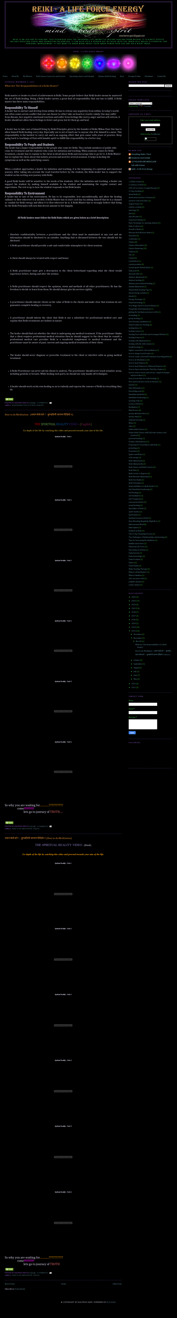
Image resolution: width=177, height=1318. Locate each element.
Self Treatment (134, 499)
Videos (36, 828)
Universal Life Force (137, 547)
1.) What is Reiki (135, 182)
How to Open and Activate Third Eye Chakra (146, 369)
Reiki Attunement (135, 461)
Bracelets (132, 236)
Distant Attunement (136, 287)
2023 (134, 608)
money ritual (134, 417)
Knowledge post (135, 391)
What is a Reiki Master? (138, 572)
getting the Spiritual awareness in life (143, 312)
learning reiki (134, 401)
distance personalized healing (140, 283)
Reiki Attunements (136, 464)
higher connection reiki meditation (142, 350)
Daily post (132, 271)
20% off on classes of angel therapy (143, 188)
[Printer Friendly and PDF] (9, 400)
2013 (134, 631)
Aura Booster (134, 217)
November (138, 638)
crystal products (135, 264)
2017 (134, 616)
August (136, 668)
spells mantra (134, 512)
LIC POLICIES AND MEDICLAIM (143, 162)
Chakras (132, 252)
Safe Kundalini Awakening (139, 489)
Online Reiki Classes (136, 429)
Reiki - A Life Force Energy (142, 169)
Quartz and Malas (135, 454)
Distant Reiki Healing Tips (139, 290)
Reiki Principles (135, 483)
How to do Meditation (22, 828)
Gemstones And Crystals (140, 158)
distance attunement (136, 277)
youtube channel (135, 582)
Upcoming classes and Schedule (81, 76)
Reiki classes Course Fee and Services (50, 76)
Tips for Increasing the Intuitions (142, 540)
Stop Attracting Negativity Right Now (143, 521)
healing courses (135, 331)
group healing (134, 318)
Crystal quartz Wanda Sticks (139, 267)
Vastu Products (134, 559)
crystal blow (133, 261)
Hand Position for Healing (139, 325)
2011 (134, 687)
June (135, 675)
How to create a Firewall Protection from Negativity (149, 357)
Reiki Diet (132, 470)
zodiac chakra (134, 585)
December (138, 634)
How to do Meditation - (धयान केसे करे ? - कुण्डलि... (153, 651)
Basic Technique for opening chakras (143, 223)
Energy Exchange (135, 299)
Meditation (133, 407)
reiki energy (133, 458)
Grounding (133, 315)
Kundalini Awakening (137, 398)
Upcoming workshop (137, 550)
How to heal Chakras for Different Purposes (146, 366)
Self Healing (133, 493)
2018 (134, 612)
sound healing (134, 505)
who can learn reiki (136, 578)
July (135, 671)
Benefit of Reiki (135, 229)
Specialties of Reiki (136, 508)
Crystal (131, 258)
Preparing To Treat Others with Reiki (143, 445)
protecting (133, 448)
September (138, 664)
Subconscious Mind (136, 524)
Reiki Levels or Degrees (138, 473)
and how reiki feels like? (138, 201)
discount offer (134, 274)
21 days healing (135, 191)
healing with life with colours (140, 344)
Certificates (133, 239)
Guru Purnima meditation (138, 322)
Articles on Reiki (135, 207)
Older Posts (117, 1284)
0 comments (42, 403)
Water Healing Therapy (138, 569)
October (137, 660)
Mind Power (133, 410)
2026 (134, 597)
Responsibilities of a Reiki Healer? (28, 405)
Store (122, 76)
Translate (147, 106)
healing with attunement (138, 341)
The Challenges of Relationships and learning (146, 537)
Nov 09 (139, 641)
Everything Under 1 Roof (141, 154)
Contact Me (161, 76)
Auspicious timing (136, 220)
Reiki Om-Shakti (135, 480)
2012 (134, 684)
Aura (130, 213)
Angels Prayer (134, 204)
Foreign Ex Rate (134, 76)
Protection (133, 451)
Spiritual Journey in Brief (138, 518)
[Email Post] (50, 403)
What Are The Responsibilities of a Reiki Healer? (32, 86)
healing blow (134, 328)
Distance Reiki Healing (107, 76)
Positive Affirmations (137, 442)
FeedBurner (155, 134)
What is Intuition (135, 575)
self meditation (134, 496)
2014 (134, 627)
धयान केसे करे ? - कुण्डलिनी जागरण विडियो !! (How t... (153, 655)
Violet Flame (134, 566)
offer (131, 426)
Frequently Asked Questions (140, 309)
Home (5, 76)
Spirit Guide (133, 515)
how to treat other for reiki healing (142, 378)
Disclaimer (149, 76)
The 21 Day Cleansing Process (140, 534)
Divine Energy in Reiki (137, 293)
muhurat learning (135, 420)
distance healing (135, 280)
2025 (134, 601)
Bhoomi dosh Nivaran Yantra (140, 233)
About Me (15, 76)
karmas (132, 385)
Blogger (111, 1302)
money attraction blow (137, 413)
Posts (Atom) (20, 1289)
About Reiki (133, 194)
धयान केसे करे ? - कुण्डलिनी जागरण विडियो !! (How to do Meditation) (38, 838)
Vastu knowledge (135, 556)
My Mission (27, 76)
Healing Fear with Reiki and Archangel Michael (147, 334)
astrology (132, 210)
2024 (134, 605)
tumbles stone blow (136, 544)
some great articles (136, 502)
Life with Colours (138, 165)
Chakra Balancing (136, 248)
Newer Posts (10, 1284)
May (135, 679)
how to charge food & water (140, 353)
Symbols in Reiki (135, 531)
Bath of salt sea (134, 226)
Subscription (133, 528)
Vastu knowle (134, 553)
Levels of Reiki (134, 404)
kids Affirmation (135, 388)
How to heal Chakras (137, 363)
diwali (131, 296)
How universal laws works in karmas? (144, 382)
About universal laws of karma (141, 197)
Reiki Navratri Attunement (139, 477)
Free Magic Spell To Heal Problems (142, 306)
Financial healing (135, 303)
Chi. (130, 255)
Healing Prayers (135, 337)
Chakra (131, 242)
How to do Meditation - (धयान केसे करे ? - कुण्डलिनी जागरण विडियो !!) (39, 414)
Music (131, 423)
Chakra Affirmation (136, 245)
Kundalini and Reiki (136, 394)
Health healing (134, 347)
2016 (134, 620)
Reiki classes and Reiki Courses (141, 467)
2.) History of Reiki (136, 185)
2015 (134, 623)
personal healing (135, 438)
